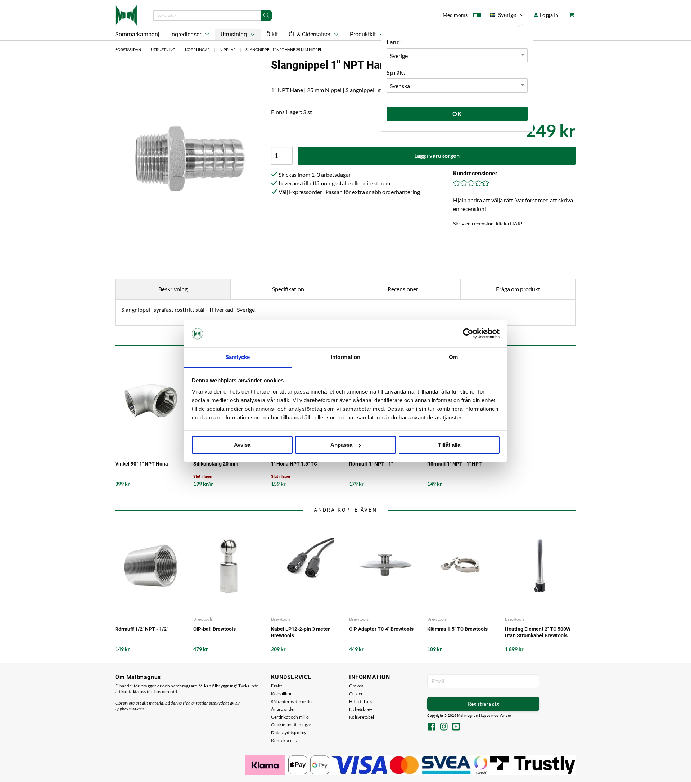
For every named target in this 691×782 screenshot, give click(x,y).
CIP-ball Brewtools (214, 629)
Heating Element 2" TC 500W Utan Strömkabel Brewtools (537, 632)
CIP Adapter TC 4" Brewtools (381, 629)
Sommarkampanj (137, 34)
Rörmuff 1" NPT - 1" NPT (454, 464)
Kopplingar (197, 49)
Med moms (455, 15)
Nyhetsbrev (360, 709)
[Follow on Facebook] (431, 727)
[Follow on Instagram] (444, 727)
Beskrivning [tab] (173, 289)
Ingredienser (186, 34)
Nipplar (228, 49)
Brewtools (203, 619)
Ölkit (272, 34)
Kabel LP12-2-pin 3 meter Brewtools (300, 632)
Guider (356, 693)
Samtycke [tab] (237, 357)
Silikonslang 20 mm (215, 464)
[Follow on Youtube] (456, 727)
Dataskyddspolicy (288, 732)
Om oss (356, 685)
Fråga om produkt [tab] (518, 289)
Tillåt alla (449, 445)
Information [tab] (345, 357)
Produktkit (363, 34)
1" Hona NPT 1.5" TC (294, 464)
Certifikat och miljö (290, 717)
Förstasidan (128, 49)
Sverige (503, 16)
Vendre (505, 716)
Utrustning (234, 34)
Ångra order (283, 709)
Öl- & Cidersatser (310, 34)
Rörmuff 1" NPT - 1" (371, 464)
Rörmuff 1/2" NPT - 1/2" (141, 629)
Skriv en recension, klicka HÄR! (488, 223)
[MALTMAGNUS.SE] (126, 14)
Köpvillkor (281, 693)
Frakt (276, 685)
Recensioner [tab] (403, 289)
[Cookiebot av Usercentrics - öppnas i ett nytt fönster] (468, 333)
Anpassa (341, 445)
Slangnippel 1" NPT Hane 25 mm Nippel (283, 49)
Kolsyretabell (362, 717)
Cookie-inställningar (291, 724)
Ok (457, 113)
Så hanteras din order (292, 701)
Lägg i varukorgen (437, 155)
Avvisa (242, 445)
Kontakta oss (284, 740)
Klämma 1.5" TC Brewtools (457, 629)
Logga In (548, 15)
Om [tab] (453, 357)
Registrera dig (483, 704)
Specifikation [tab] (288, 289)
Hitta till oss (360, 701)
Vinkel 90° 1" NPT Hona (141, 464)
